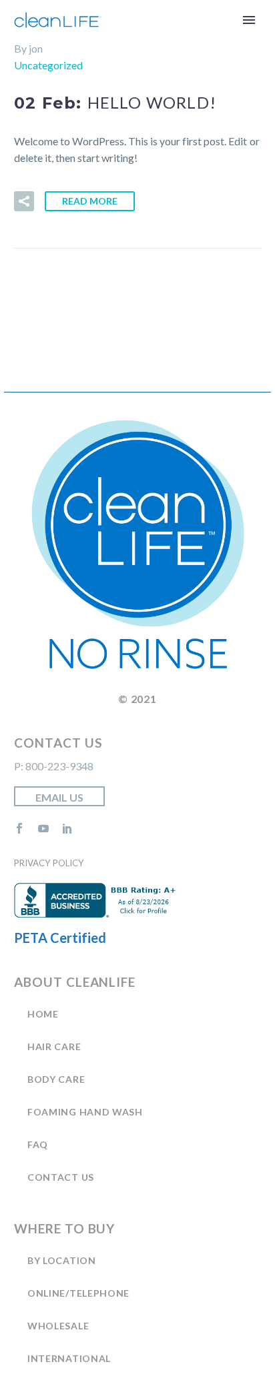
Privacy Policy (49, 863)
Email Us (59, 797)
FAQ (37, 1144)
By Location (61, 1260)
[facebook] (19, 828)
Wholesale (58, 1325)
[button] (24, 201)
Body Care (56, 1079)
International (69, 1358)
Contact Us (60, 1177)
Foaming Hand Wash (85, 1111)
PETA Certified (60, 938)
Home (43, 1014)
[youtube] (43, 828)
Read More (89, 201)
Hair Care (54, 1046)
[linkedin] (67, 828)
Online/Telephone (78, 1293)
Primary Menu (249, 20)
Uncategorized (48, 65)
